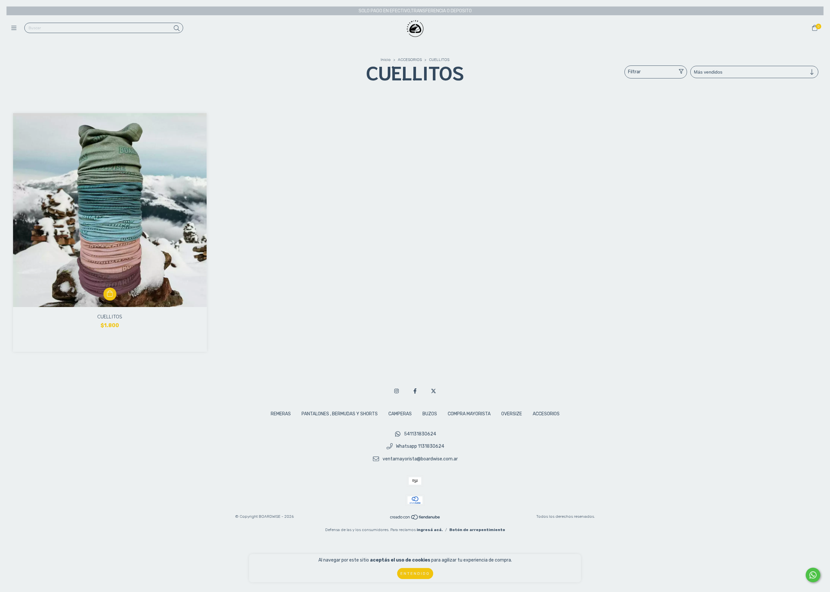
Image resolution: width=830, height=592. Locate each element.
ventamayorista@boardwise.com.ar (420, 459)
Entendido (415, 573)
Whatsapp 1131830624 (420, 446)
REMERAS (281, 414)
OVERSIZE (511, 414)
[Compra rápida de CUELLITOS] (109, 294)
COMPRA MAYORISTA (469, 414)
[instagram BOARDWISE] (396, 391)
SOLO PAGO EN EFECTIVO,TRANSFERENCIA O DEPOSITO (415, 11)
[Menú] (15, 28)
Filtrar (634, 72)
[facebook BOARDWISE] (415, 391)
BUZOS (429, 414)
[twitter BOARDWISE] (433, 391)
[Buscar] (177, 28)
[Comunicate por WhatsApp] (813, 575)
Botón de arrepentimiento (477, 529)
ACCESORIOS (410, 59)
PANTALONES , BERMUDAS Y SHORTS (340, 414)
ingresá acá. (430, 529)
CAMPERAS (400, 414)
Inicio (386, 59)
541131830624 (420, 434)
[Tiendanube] (415, 518)
